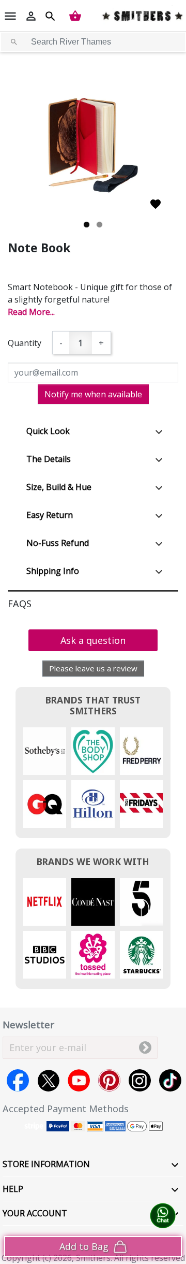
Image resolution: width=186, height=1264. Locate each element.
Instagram (140, 1080)
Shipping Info (52, 571)
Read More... (31, 312)
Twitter (48, 1080)
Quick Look (48, 431)
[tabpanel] (93, 145)
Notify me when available (93, 394)
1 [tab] (86, 224)
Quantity (24, 343)
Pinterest (109, 1080)
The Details (48, 459)
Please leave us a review (93, 668)
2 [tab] (99, 224)
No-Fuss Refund (57, 543)
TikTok (170, 1080)
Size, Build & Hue (58, 487)
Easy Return (49, 515)
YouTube (79, 1080)
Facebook (18, 1080)
